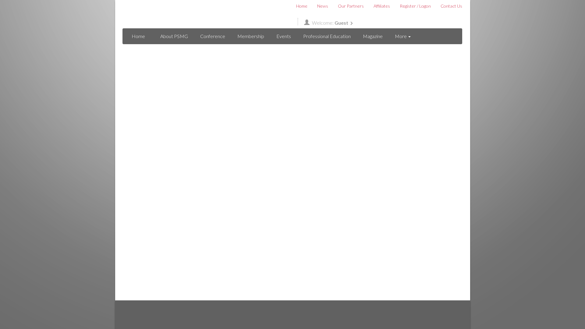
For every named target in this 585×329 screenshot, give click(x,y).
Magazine (373, 36)
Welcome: (330, 23)
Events (283, 36)
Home (301, 6)
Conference (212, 36)
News (322, 6)
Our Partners (351, 6)
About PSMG (174, 36)
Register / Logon (415, 6)
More (401, 36)
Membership (250, 36)
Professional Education (327, 36)
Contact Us (451, 6)
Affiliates (382, 6)
